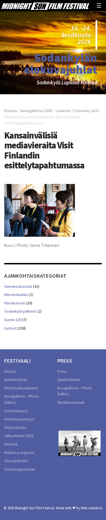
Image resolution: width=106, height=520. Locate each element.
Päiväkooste (14, 303)
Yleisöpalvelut (16, 460)
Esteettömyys (16, 410)
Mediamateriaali (70, 402)
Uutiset (10, 328)
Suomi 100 (12, 319)
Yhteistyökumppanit (21, 387)
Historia (11, 444)
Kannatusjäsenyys (19, 419)
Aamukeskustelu (18, 286)
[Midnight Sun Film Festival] (45, 5)
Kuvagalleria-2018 (36, 110)
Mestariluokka (16, 294)
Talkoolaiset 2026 (18, 435)
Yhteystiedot (15, 427)
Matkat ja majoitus (19, 452)
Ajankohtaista (15, 379)
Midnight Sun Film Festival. (35, 508)
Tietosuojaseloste (19, 469)
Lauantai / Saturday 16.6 (77, 110)
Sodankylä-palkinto (20, 311)
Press (62, 371)
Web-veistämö (92, 508)
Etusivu (10, 110)
